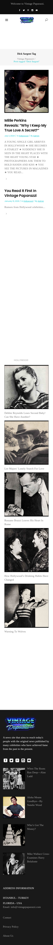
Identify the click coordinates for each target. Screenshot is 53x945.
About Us (8, 935)
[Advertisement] (26, 37)
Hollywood (23, 136)
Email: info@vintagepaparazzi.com (22, 907)
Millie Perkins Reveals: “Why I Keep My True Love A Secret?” (25, 125)
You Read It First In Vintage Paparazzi (20, 193)
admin (36, 136)
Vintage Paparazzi (25, 59)
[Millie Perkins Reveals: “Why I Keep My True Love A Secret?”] (26, 91)
